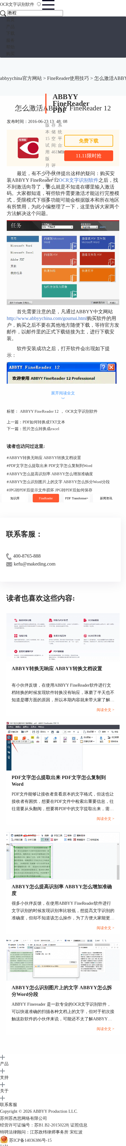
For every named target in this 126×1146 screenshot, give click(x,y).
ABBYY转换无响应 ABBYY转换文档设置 (44, 457)
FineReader (46, 498)
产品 (10, 26)
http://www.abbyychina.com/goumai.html (47, 318)
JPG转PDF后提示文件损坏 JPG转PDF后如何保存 (49, 490)
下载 (10, 33)
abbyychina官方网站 (21, 78)
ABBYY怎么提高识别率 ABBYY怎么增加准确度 (50, 474)
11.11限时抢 (89, 155)
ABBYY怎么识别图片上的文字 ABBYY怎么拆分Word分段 (58, 482)
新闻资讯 (106, 498)
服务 (10, 40)
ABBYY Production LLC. (55, 1111)
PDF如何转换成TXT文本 (44, 422)
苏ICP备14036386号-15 (30, 1140)
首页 (10, 19)
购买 (10, 54)
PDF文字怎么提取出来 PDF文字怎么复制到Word (49, 465)
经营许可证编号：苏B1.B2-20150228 (34, 1125)
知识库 (15, 498)
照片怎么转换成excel (41, 428)
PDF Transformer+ (76, 498)
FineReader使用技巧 (68, 78)
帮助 (10, 47)
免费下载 (88, 140)
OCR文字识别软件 (17, 4)
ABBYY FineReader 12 (39, 411)
